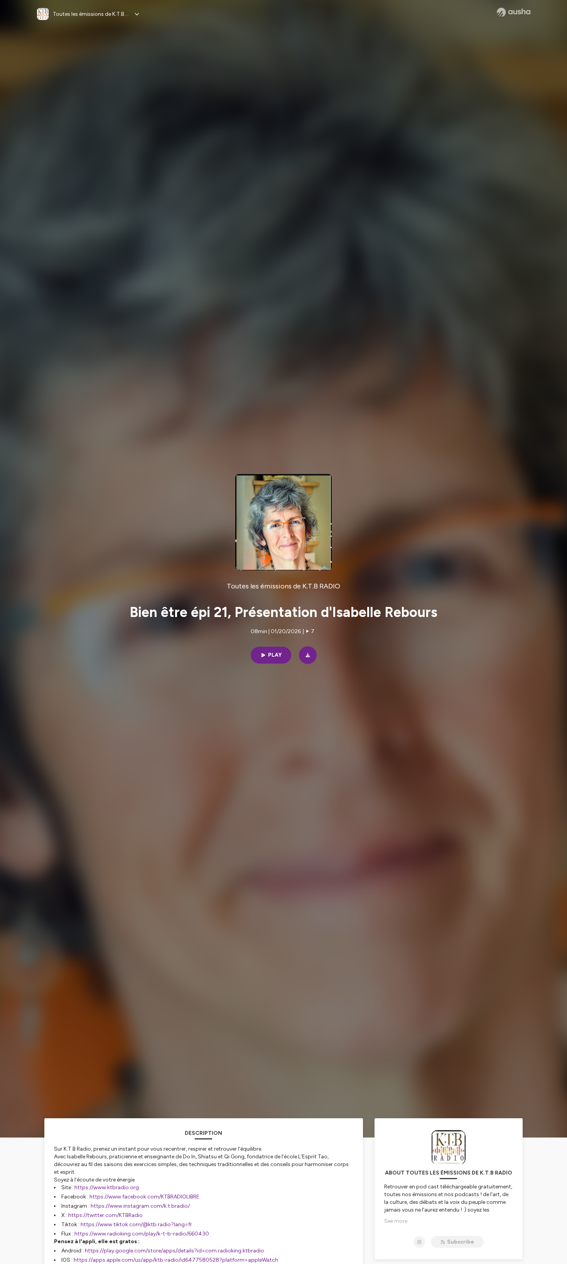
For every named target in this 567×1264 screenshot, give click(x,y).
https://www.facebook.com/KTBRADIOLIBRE (144, 1196)
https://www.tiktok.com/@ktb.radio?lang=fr (136, 1224)
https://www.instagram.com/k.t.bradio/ (140, 1206)
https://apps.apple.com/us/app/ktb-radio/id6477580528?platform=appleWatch (176, 1260)
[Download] (308, 655)
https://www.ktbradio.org (106, 1187)
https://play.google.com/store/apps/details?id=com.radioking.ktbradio (174, 1250)
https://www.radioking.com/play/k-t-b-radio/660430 (141, 1233)
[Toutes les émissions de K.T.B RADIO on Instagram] (419, 1242)
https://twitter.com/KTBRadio (105, 1215)
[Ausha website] (513, 12)
